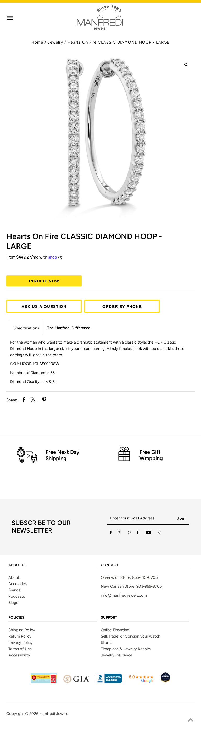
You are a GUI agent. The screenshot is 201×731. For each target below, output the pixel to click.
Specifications (26, 328)
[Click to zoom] (186, 65)
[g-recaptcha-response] (100, 727)
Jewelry (55, 42)
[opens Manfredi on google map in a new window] (141, 682)
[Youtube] (148, 533)
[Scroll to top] (190, 720)
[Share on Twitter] (33, 400)
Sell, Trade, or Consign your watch (130, 636)
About (13, 577)
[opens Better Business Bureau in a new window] (108, 682)
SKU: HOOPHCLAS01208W (34, 363)
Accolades (17, 583)
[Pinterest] (129, 533)
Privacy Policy (20, 642)
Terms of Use (20, 648)
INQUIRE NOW (44, 281)
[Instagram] (159, 533)
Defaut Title (100, 267)
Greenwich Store (115, 577)
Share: (11, 400)
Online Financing (115, 630)
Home (37, 42)
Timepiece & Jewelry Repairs (126, 648)
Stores (106, 642)
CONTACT (109, 565)
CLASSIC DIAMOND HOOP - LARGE (84, 241)
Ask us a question (43, 306)
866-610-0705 (145, 577)
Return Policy (19, 636)
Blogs (13, 602)
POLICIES (16, 618)
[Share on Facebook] (24, 400)
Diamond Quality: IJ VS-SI (33, 381)
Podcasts (16, 596)
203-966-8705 (149, 586)
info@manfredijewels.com (124, 595)
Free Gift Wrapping (151, 455)
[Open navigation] (10, 17)
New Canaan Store (117, 586)
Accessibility (19, 655)
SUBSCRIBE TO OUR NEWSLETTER (41, 526)
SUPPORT (109, 618)
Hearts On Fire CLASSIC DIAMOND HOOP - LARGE (119, 42)
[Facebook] (111, 533)
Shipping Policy (21, 630)
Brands (14, 590)
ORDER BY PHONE (122, 306)
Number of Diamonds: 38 (32, 372)
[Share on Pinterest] (44, 400)
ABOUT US (17, 565)
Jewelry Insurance (116, 655)
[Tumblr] (138, 533)
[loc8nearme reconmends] (165, 682)
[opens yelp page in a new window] (43, 682)
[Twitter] (120, 533)
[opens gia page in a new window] (76, 682)
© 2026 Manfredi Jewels (46, 713)
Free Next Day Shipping (62, 455)
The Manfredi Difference (68, 327)
